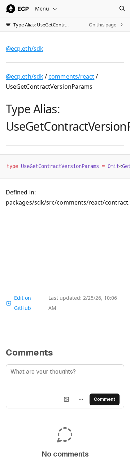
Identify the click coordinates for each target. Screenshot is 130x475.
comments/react (71, 76)
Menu (42, 8)
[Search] (122, 9)
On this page (102, 24)
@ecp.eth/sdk (24, 76)
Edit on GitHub (22, 302)
